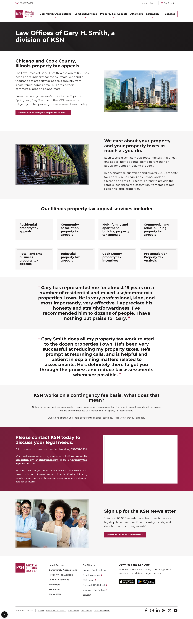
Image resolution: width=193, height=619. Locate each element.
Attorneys (54, 584)
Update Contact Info (94, 570)
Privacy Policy (73, 610)
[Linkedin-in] (158, 610)
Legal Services (57, 565)
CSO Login (88, 580)
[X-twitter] (170, 610)
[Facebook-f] (146, 610)
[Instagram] (152, 610)
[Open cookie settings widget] (4, 614)
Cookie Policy (86, 610)
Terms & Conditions (102, 610)
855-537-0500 (79, 449)
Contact (86, 595)
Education (54, 589)
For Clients (169, 3)
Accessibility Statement (56, 610)
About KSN (147, 3)
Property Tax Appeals (61, 575)
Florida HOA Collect (93, 585)
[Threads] (164, 610)
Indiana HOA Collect (94, 590)
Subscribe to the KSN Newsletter (124, 534)
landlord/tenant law (47, 460)
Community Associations (63, 570)
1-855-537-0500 (26, 3)
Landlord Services (59, 579)
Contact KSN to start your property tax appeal (42, 112)
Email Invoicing (91, 575)
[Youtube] (176, 610)
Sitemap (41, 610)
